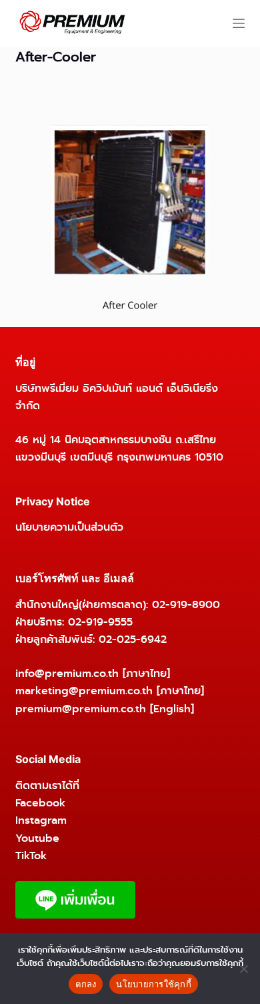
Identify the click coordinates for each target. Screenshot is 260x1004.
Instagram (41, 820)
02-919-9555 (100, 622)
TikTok (31, 855)
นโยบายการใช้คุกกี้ (153, 984)
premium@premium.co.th (80, 708)
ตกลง (85, 984)
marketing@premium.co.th (84, 690)
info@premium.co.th (67, 673)
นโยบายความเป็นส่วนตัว (69, 527)
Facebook (40, 802)
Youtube (37, 838)
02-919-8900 (186, 604)
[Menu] (239, 23)
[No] (243, 968)
